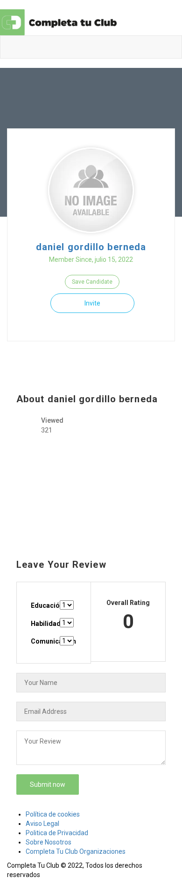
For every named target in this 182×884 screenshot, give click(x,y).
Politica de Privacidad (57, 833)
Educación (44, 605)
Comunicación (44, 641)
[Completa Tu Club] (58, 22)
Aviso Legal (42, 823)
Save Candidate (92, 282)
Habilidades (44, 623)
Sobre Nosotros (48, 842)
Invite (92, 303)
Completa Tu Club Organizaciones (76, 851)
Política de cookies (53, 814)
